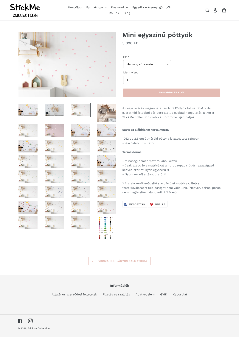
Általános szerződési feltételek (74, 294)
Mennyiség (130, 72)
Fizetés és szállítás (116, 294)
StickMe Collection (39, 328)
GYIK (163, 294)
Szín (126, 57)
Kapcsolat (180, 294)
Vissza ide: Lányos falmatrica (122, 260)
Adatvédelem (145, 294)
